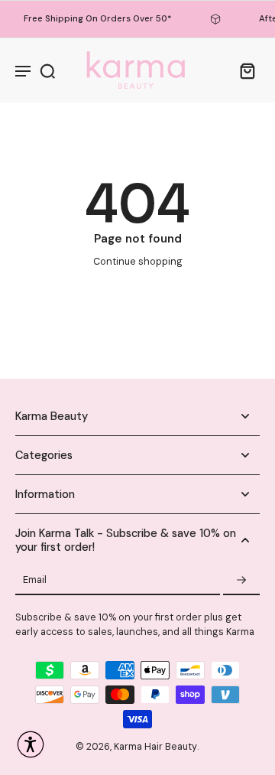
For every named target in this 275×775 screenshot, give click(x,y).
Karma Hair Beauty (155, 747)
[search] (47, 70)
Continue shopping (138, 262)
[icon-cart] (243, 70)
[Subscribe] (241, 580)
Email (35, 581)
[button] (30, 744)
